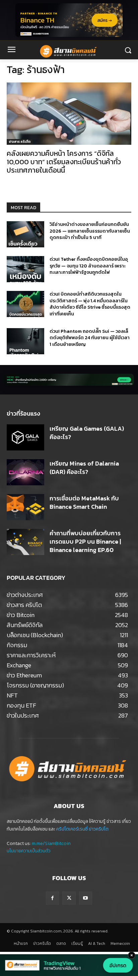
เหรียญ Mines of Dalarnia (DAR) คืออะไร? (84, 467)
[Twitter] (68, 898)
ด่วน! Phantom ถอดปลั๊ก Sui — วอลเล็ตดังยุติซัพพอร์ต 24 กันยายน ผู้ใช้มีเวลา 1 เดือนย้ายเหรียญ (90, 338)
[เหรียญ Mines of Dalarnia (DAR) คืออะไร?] (25, 472)
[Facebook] (52, 898)
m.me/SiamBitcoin (51, 843)
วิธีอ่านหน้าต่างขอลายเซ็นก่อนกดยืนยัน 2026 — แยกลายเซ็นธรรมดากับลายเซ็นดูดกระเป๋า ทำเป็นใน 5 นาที (90, 231)
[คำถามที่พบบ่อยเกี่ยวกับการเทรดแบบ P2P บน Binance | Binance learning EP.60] (25, 542)
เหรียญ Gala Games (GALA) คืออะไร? (87, 432)
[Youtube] (85, 898)
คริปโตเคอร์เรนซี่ (72, 829)
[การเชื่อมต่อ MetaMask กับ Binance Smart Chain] (25, 507)
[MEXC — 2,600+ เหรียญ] (69, 380)
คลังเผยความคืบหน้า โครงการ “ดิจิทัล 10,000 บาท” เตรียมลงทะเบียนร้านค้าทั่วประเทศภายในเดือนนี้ (64, 161)
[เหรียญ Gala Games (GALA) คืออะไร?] (25, 437)
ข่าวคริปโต (99, 829)
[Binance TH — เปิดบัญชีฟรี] (69, 20)
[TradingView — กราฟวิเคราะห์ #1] (69, 965)
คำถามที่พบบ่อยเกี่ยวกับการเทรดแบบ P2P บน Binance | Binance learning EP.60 (85, 541)
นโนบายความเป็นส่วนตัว (29, 850)
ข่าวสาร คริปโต (19, 141)
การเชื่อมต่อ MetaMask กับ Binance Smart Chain (84, 502)
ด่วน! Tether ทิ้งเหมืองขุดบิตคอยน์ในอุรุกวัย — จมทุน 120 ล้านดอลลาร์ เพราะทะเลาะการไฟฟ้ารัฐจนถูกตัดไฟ (89, 266)
